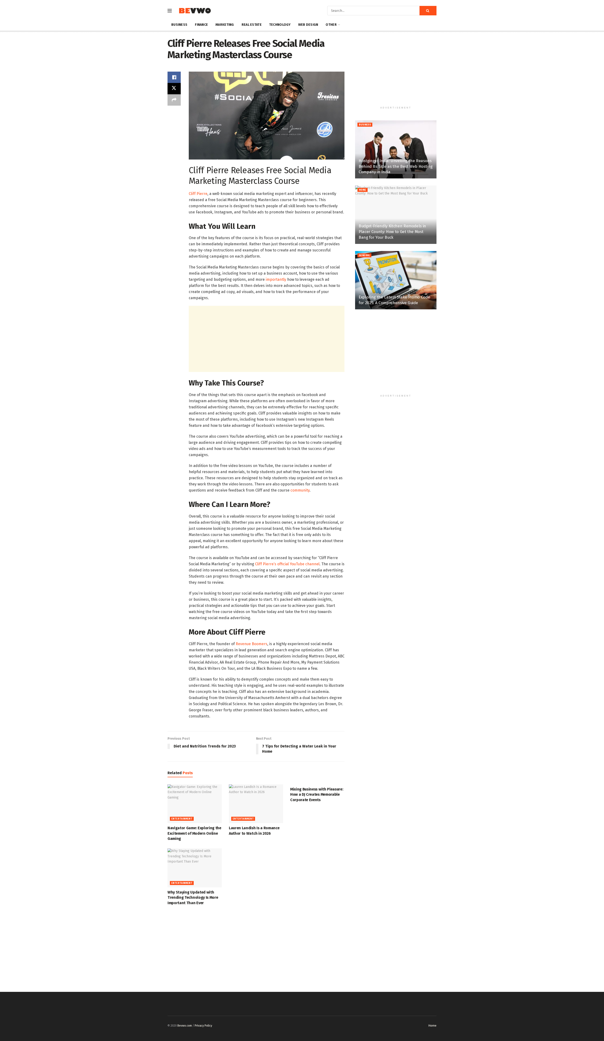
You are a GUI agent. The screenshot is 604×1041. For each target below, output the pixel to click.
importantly (276, 279)
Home (362, 190)
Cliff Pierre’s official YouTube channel (287, 564)
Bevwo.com (184, 1025)
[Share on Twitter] (174, 88)
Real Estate (252, 25)
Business (179, 25)
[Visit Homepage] (194, 10)
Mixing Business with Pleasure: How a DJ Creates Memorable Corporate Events (316, 794)
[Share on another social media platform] (174, 100)
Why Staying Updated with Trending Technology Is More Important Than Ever (193, 897)
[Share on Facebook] (174, 77)
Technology (280, 25)
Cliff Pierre (198, 193)
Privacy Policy (203, 1025)
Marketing (224, 25)
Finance (201, 25)
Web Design (308, 25)
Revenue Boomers (251, 644)
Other (331, 25)
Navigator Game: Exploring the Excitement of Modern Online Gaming (194, 833)
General (364, 255)
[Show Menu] (170, 10)
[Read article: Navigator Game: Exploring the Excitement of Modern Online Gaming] (195, 803)
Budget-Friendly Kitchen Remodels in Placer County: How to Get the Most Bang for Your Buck (392, 232)
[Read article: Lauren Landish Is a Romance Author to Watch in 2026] (256, 803)
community (300, 490)
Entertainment (181, 818)
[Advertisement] (266, 339)
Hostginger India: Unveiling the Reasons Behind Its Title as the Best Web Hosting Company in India (395, 166)
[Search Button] (427, 10)
